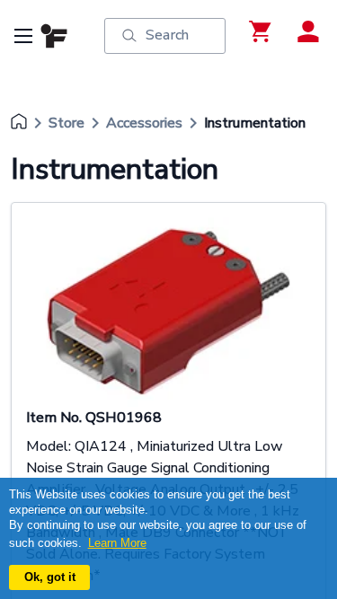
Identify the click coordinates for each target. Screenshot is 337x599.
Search (167, 35)
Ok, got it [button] (49, 577)
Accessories (144, 123)
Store (66, 123)
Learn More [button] (117, 543)
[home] (19, 123)
